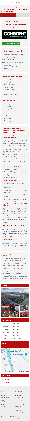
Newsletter (3, 401)
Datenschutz (18, 410)
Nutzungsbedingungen (20, 412)
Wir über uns (18, 406)
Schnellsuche (9, 7)
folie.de (4, 418)
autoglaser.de (25, 418)
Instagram (7, 382)
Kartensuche (3, 391)
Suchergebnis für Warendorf (19, 7)
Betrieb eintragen (19, 397)
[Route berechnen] (15, 360)
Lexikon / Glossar (4, 398)
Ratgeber (17, 392)
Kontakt (17, 407)
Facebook (6, 379)
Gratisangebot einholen (12, 43)
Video (18, 15)
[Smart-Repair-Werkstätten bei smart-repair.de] (15, 2)
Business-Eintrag (19, 398)
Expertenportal (18, 401)
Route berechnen (7, 346)
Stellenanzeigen (18, 400)
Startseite (3, 7)
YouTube (3, 407)
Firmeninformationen (8, 15)
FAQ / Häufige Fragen (5, 397)
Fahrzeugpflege (18, 391)
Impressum (17, 409)
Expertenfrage (4, 400)
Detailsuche (3, 392)
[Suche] (27, 3)
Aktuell (16, 390)
